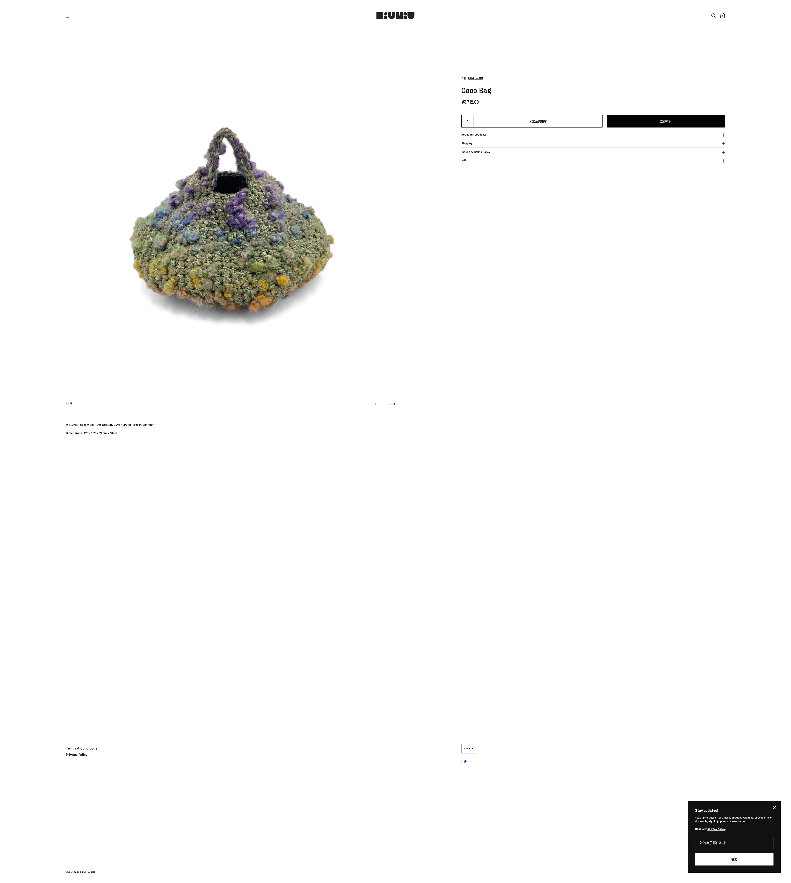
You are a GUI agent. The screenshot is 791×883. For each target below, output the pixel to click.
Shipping (467, 143)
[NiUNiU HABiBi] (396, 15)
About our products (473, 134)
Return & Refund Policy (475, 151)
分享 (463, 160)
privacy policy (716, 828)
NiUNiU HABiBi (475, 78)
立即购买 (666, 121)
